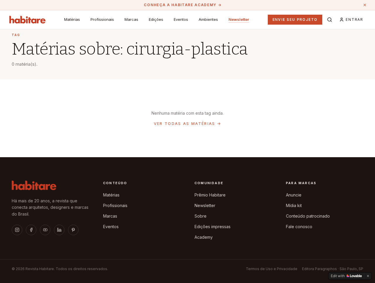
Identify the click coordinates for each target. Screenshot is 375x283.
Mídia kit (294, 205)
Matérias (72, 19)
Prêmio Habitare (210, 194)
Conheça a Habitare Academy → (182, 5)
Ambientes (208, 19)
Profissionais (102, 19)
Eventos (181, 19)
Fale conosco (299, 226)
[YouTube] (45, 230)
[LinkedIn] (59, 230)
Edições (156, 19)
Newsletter (239, 19)
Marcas (131, 19)
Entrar (354, 19)
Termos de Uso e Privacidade (271, 269)
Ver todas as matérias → (187, 123)
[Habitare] (27, 19)
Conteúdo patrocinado (308, 215)
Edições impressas (213, 226)
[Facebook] (31, 230)
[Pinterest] (73, 230)
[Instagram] (17, 230)
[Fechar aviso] (365, 5)
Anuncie (293, 194)
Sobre (201, 215)
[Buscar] (330, 20)
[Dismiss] (367, 275)
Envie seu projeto (295, 19)
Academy (204, 237)
